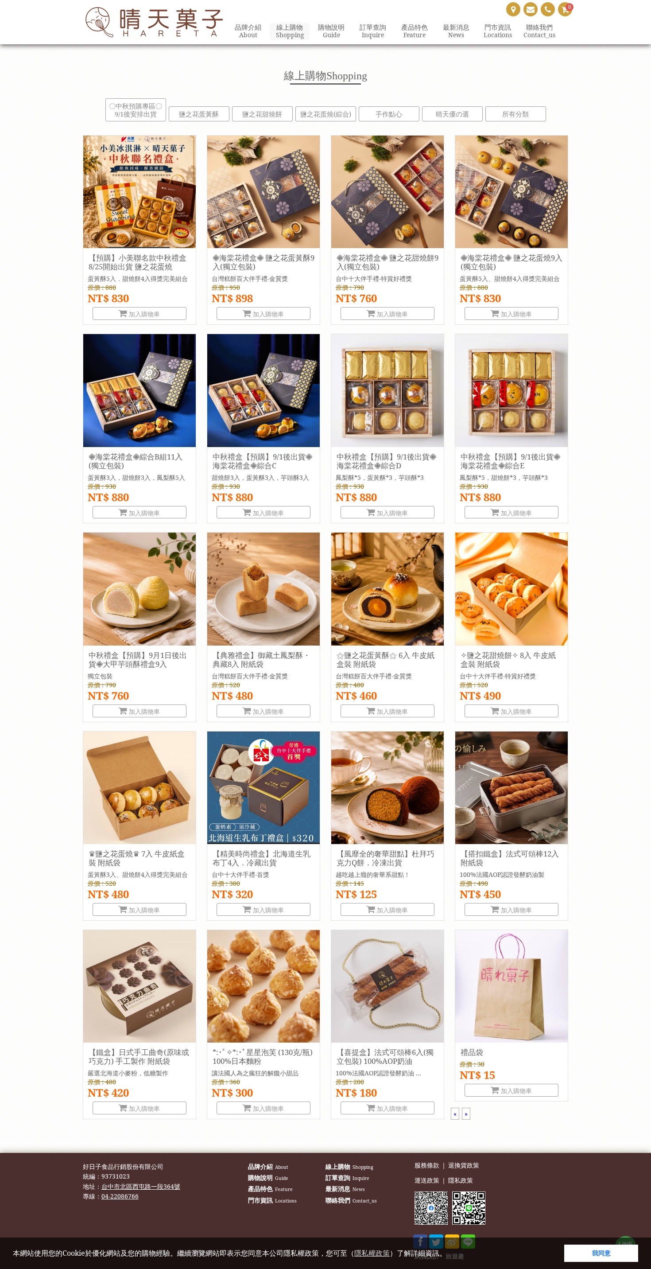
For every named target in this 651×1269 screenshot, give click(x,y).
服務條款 (427, 1165)
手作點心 (389, 113)
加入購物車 (143, 314)
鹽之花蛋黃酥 (199, 113)
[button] (449, 1254)
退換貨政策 (463, 1165)
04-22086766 (120, 1196)
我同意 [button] (601, 1253)
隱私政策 (460, 1180)
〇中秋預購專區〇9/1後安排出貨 (135, 109)
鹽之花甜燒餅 (262, 113)
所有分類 (515, 113)
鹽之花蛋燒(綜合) (325, 113)
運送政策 (427, 1180)
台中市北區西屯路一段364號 (140, 1186)
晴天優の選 (452, 113)
